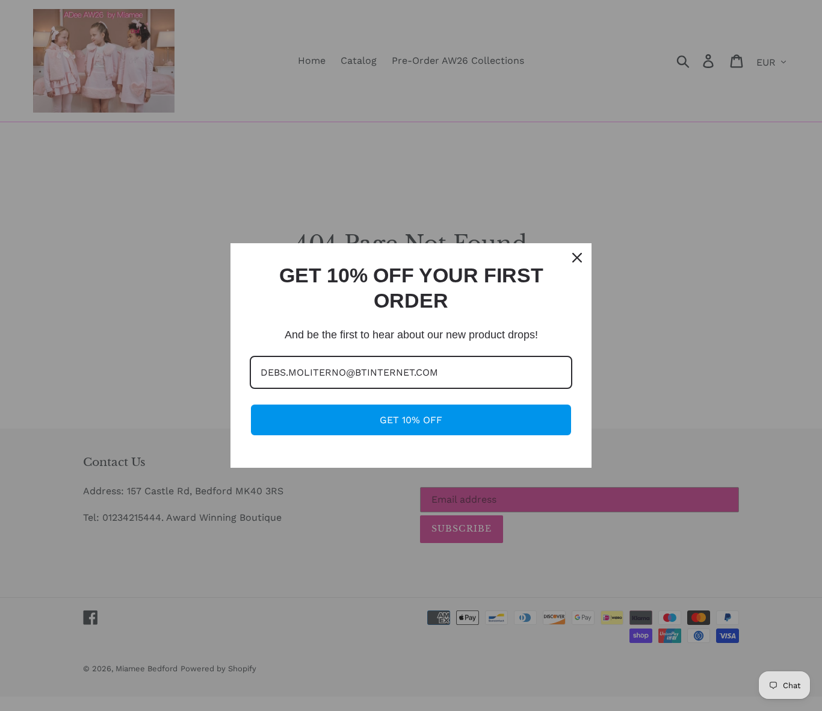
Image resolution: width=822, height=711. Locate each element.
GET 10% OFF (411, 420)
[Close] (577, 257)
